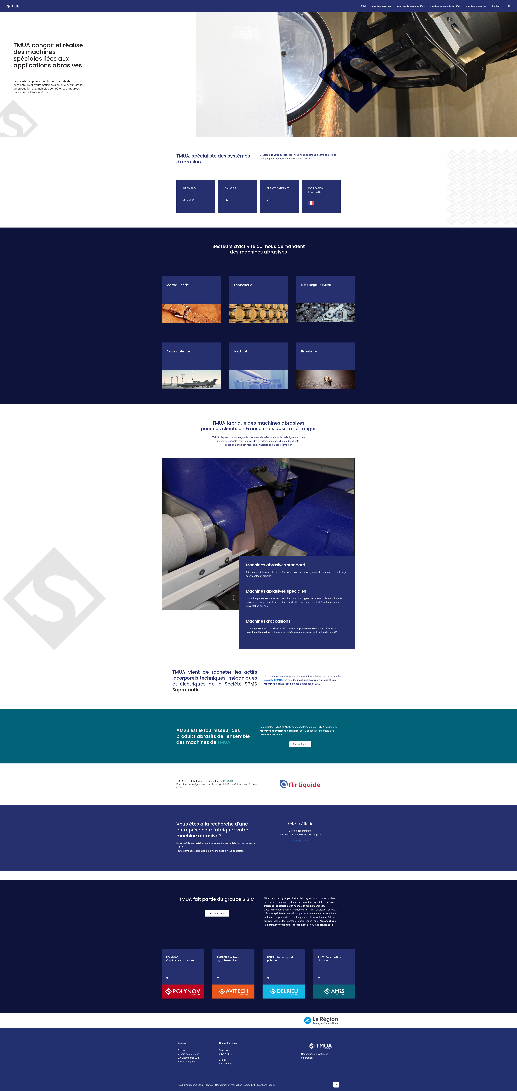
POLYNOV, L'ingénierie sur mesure (180, 958)
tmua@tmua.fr (300, 840)
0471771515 (225, 1054)
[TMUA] (12, 6)
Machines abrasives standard (275, 565)
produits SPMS (272, 680)
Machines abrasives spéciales (276, 591)
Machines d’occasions (268, 621)
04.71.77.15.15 (300, 823)
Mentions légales (266, 1085)
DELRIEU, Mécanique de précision (280, 958)
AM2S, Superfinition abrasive (329, 958)
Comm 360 (249, 1085)
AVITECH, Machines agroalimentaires (228, 958)
